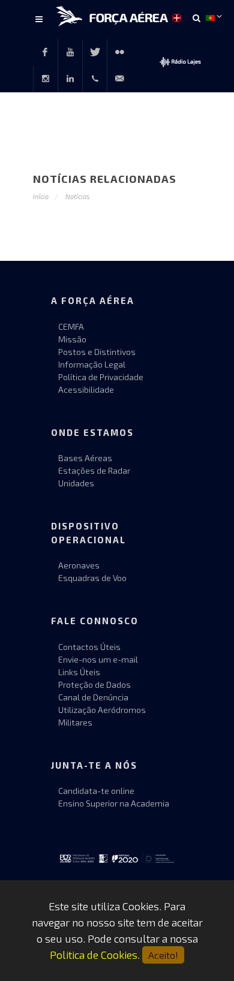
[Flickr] (119, 52)
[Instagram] (46, 78)
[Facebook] (45, 52)
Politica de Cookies (93, 954)
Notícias (77, 196)
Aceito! (163, 955)
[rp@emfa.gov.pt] (119, 78)
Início (41, 196)
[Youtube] (70, 52)
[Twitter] (95, 52)
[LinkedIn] (70, 78)
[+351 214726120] (95, 78)
